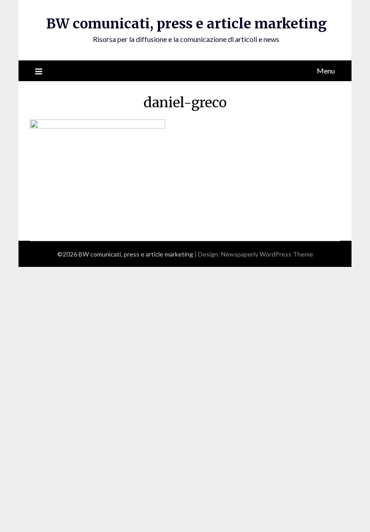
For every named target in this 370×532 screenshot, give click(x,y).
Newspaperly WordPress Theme (267, 254)
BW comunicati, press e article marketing (186, 23)
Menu (326, 70)
